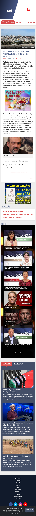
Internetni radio (18, 497)
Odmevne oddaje (18, 365)
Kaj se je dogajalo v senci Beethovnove (12, 218)
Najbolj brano (6, 365)
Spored (18, 483)
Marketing (18, 490)
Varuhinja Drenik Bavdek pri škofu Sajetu (13, 212)
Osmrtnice (18, 479)
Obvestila (18, 481)
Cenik (18, 488)
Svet (4, 58)
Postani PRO (18, 492)
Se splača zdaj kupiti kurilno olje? (12, 390)
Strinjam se (29, 509)
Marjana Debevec (20, 59)
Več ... (21, 513)
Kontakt (18, 486)
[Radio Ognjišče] (18, 9)
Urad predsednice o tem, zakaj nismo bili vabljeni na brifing (18, 215)
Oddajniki (18, 499)
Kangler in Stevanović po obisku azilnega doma (16, 457)
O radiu (18, 495)
